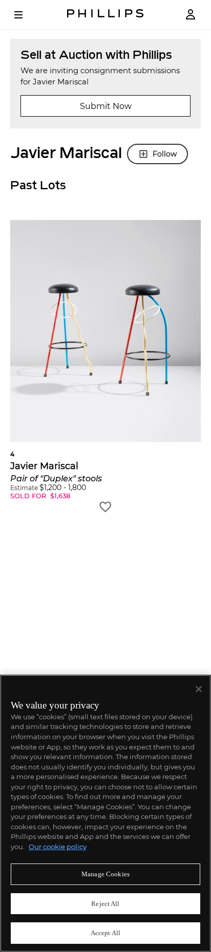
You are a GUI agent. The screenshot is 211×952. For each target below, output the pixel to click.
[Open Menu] (25, 15)
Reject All (105, 903)
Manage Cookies (105, 874)
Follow (165, 154)
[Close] (198, 689)
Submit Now (106, 106)
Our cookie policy (58, 847)
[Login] (190, 14)
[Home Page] (105, 14)
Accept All (105, 933)
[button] (105, 367)
